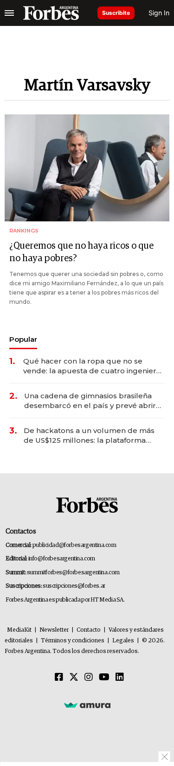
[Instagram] (88, 677)
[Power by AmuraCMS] (87, 705)
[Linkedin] (120, 677)
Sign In (158, 13)
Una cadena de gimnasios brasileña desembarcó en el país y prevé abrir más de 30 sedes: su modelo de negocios (90, 400)
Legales (123, 641)
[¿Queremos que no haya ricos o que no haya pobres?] (87, 167)
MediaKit (19, 630)
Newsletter (54, 630)
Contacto (89, 630)
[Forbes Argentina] (51, 13)
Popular (23, 339)
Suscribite (116, 12)
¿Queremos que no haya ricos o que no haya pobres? (81, 252)
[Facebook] (59, 677)
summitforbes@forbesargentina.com (73, 573)
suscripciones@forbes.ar (74, 586)
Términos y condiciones (72, 641)
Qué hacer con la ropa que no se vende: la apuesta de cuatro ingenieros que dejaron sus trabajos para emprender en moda (94, 366)
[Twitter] (73, 677)
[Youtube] (104, 677)
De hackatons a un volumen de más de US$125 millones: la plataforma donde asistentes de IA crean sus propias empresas (89, 435)
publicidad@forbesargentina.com (74, 545)
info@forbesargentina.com (61, 559)
